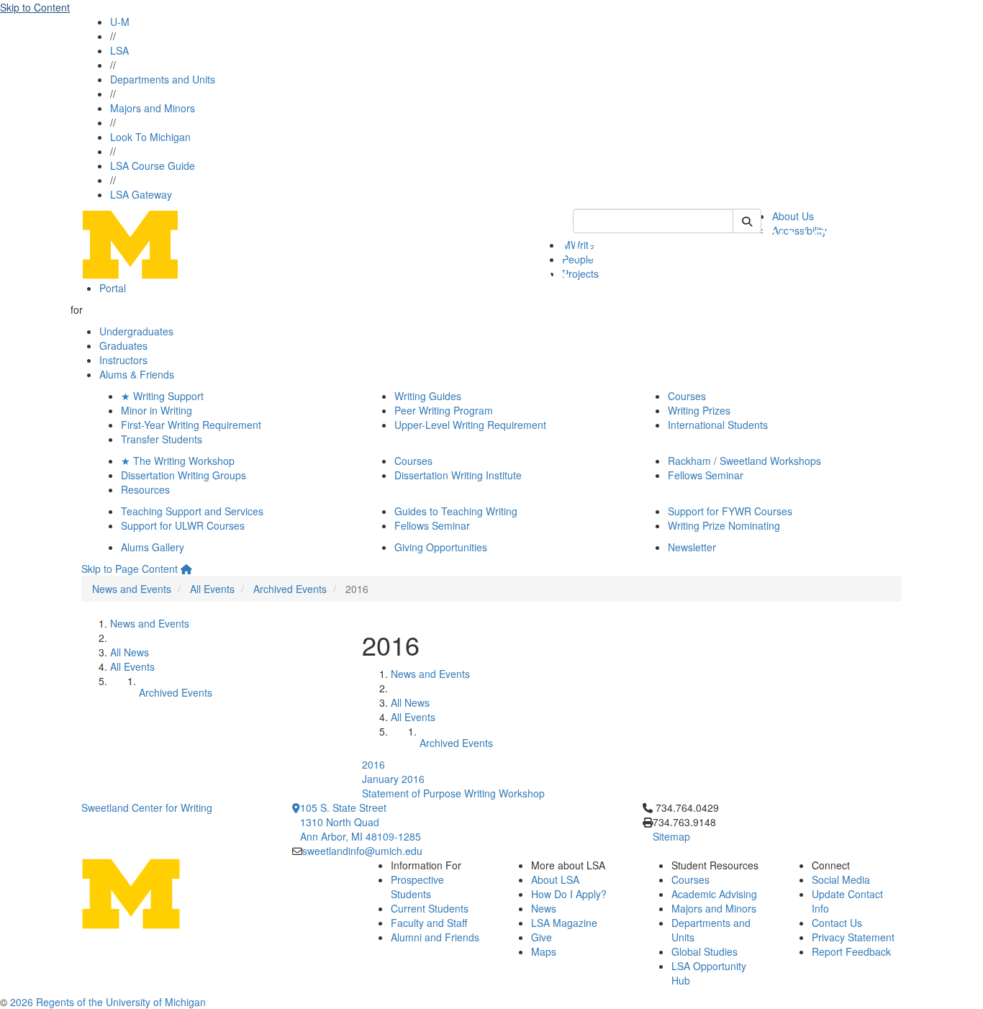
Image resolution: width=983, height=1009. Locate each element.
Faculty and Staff (429, 922)
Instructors (123, 360)
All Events (212, 589)
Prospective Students (417, 886)
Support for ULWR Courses (183, 525)
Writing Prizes (699, 410)
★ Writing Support (162, 396)
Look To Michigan (150, 137)
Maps (543, 951)
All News (129, 652)
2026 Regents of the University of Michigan (108, 1002)
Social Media (841, 879)
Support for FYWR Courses (730, 511)
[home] (186, 568)
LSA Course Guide (152, 165)
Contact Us (837, 922)
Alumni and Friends (435, 937)
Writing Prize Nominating (724, 525)
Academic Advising (714, 894)
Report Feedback (851, 951)
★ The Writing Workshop (178, 460)
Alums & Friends (136, 374)
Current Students (429, 908)
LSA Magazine (564, 922)
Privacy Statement (853, 937)
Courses (687, 396)
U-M (120, 21)
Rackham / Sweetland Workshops (744, 460)
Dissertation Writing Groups (183, 475)
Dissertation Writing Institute (458, 475)
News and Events (131, 589)
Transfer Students (161, 439)
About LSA (555, 879)
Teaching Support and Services (192, 511)
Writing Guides (427, 396)
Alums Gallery (152, 547)
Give (541, 937)
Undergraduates (136, 331)
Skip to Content (35, 7)
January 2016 (393, 779)
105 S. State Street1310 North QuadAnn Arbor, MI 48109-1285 (360, 821)
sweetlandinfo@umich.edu (362, 850)
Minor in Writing (156, 410)
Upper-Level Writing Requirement (470, 424)
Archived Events (290, 589)
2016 (373, 764)
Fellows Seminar (705, 475)
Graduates (123, 345)
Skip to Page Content (129, 568)
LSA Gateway (141, 194)
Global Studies (704, 951)
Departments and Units (162, 79)
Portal (112, 288)
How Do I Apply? (569, 894)
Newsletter (692, 547)
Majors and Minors (152, 108)
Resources (145, 489)
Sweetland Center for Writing (146, 807)
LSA (119, 50)
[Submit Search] (747, 221)
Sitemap (671, 836)
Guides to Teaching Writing (455, 511)
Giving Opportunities (440, 547)
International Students (718, 424)
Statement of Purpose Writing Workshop (453, 793)
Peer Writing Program (443, 410)
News (543, 908)
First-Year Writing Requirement (191, 424)
